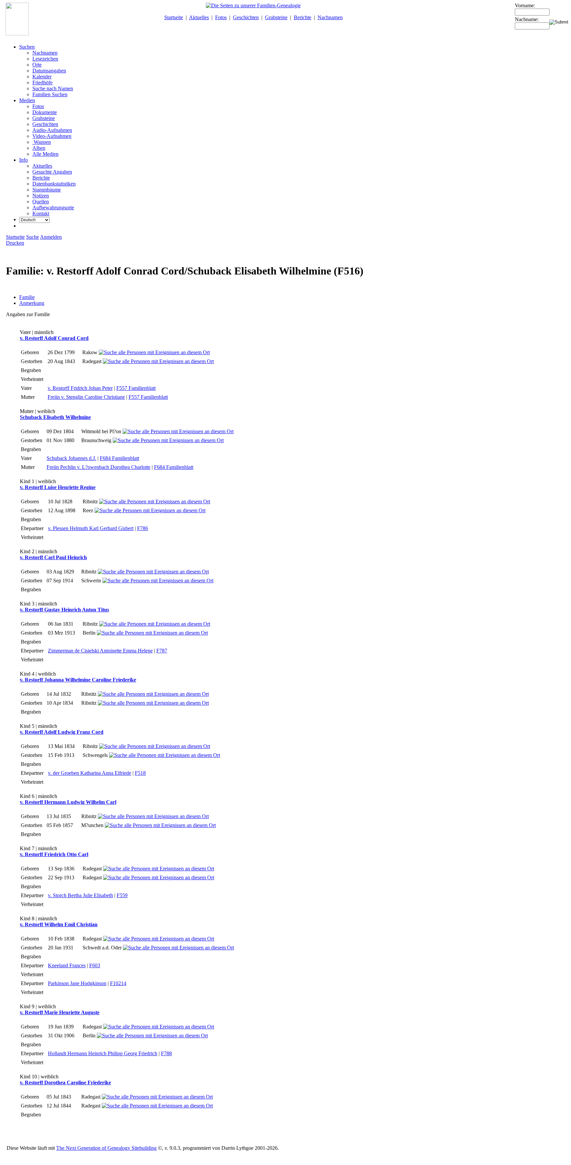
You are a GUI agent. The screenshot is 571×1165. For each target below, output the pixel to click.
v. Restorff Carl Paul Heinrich (53, 557)
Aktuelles (199, 17)
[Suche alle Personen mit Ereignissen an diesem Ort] (154, 352)
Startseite (173, 17)
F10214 (118, 983)
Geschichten (246, 17)
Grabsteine (276, 17)
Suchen (27, 47)
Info (23, 160)
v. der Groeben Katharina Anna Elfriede (89, 773)
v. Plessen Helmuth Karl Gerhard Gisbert (90, 528)
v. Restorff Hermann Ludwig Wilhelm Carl (68, 802)
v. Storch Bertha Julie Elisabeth (80, 895)
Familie (27, 297)
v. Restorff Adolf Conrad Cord (54, 338)
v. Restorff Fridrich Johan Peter (80, 388)
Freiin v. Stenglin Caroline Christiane (86, 397)
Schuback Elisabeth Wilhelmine (55, 417)
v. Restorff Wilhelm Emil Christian (58, 924)
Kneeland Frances (67, 965)
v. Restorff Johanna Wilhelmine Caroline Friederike (78, 680)
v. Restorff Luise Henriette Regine (57, 487)
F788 (166, 1053)
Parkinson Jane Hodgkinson (77, 983)
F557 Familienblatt (136, 388)
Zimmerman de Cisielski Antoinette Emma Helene (100, 650)
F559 (122, 895)
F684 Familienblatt (119, 458)
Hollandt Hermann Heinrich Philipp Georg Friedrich (102, 1053)
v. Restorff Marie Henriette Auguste (59, 1012)
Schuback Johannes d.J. (71, 458)
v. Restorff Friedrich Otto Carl (54, 854)
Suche (32, 237)
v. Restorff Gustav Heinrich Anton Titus (64, 609)
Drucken (15, 243)
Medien (27, 100)
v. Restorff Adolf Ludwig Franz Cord (61, 732)
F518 (140, 773)
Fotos (221, 17)
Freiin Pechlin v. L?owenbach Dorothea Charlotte (98, 467)
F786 (142, 528)
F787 (161, 650)
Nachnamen (330, 17)
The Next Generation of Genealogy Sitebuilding (106, 1148)
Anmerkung (31, 303)
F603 (94, 965)
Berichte (302, 17)
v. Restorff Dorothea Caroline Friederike (65, 1082)
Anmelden (51, 237)
